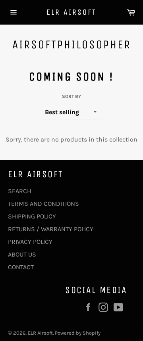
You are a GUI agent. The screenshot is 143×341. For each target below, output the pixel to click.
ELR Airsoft (71, 12)
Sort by (71, 96)
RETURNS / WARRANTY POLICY (50, 229)
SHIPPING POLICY (32, 216)
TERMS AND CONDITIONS (43, 203)
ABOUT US (22, 254)
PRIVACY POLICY (30, 241)
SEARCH (19, 191)
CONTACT (21, 267)
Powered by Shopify (77, 333)
